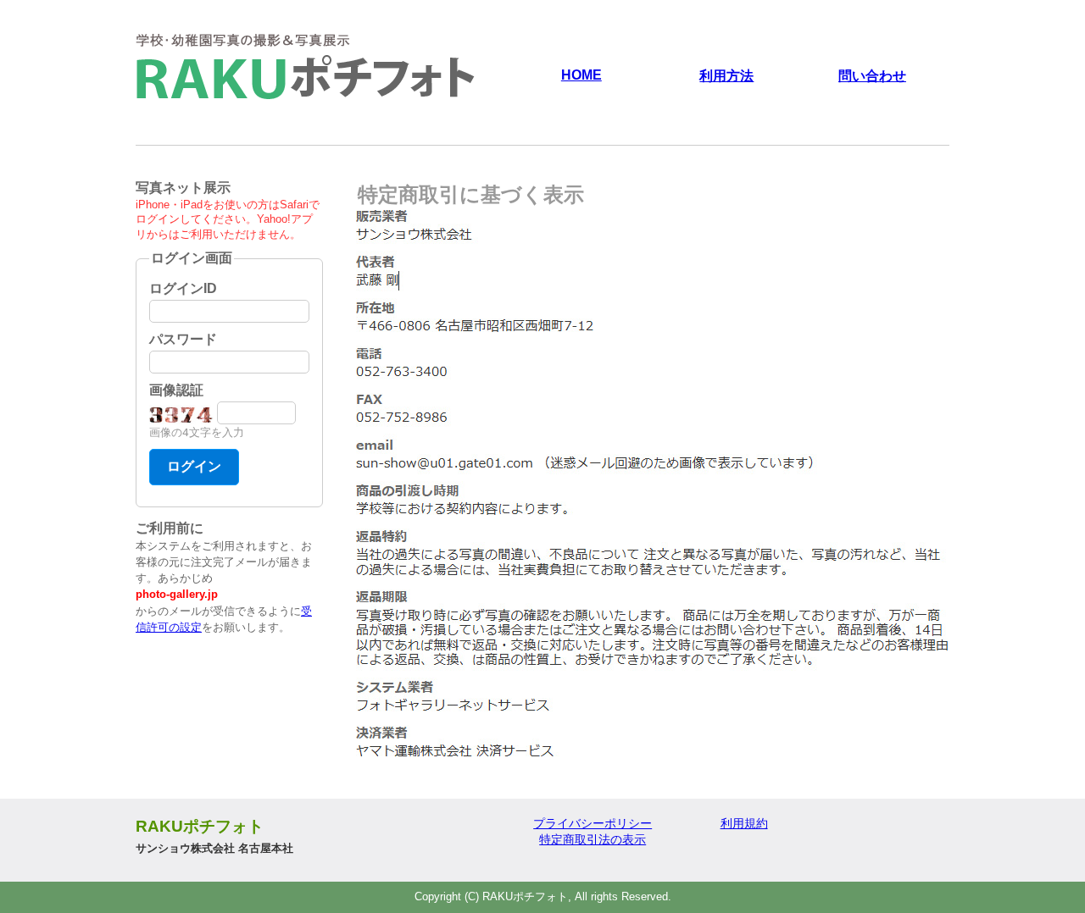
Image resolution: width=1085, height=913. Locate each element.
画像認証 (176, 390)
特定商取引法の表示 (592, 839)
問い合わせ (872, 76)
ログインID (183, 288)
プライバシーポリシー (592, 823)
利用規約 (744, 823)
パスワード (183, 339)
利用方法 (726, 76)
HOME (581, 75)
